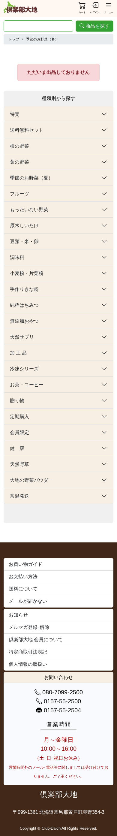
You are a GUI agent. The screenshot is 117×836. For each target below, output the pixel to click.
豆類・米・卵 (24, 241)
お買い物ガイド (25, 564)
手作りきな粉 (24, 289)
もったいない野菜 (29, 209)
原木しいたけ (24, 225)
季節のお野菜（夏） (31, 177)
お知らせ (18, 614)
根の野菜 (19, 146)
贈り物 (17, 400)
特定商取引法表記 (28, 651)
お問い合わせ (58, 677)
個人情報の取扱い (28, 664)
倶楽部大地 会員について (36, 639)
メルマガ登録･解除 (29, 627)
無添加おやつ (24, 321)
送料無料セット (27, 130)
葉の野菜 (19, 161)
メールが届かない (28, 601)
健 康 (17, 448)
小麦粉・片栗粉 (27, 273)
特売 (15, 114)
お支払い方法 (23, 576)
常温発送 (19, 496)
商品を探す (98, 26)
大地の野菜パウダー (31, 480)
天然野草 (19, 464)
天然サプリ (22, 337)
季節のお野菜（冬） (42, 39)
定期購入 (19, 416)
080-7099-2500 (61, 692)
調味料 (17, 257)
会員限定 (19, 432)
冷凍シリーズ (24, 368)
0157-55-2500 (61, 701)
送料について (23, 588)
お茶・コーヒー (27, 384)
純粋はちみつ (24, 305)
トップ (13, 39)
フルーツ (19, 193)
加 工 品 (18, 352)
